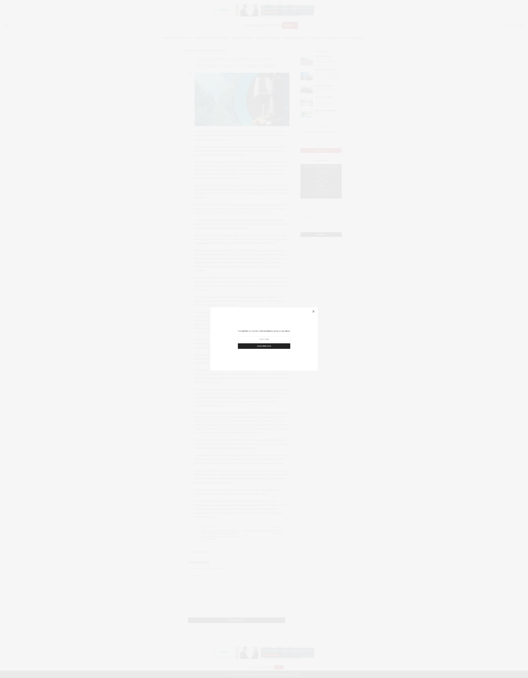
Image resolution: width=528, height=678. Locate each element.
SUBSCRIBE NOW (264, 346)
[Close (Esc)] (313, 311)
